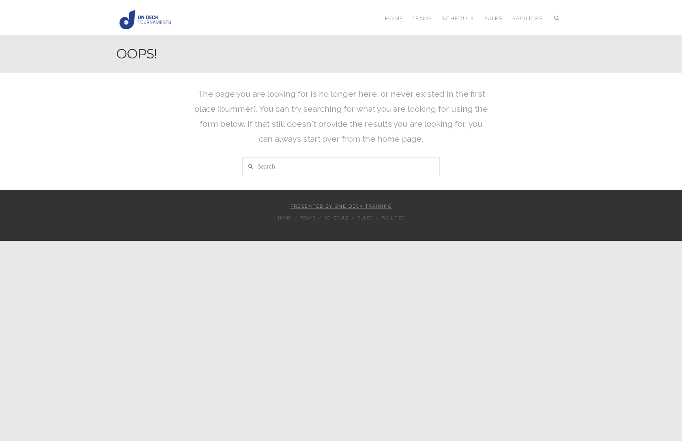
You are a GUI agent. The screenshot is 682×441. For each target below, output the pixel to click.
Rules (365, 218)
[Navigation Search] (557, 18)
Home (284, 218)
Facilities (393, 218)
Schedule (336, 218)
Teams (307, 218)
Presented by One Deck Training (341, 206)
